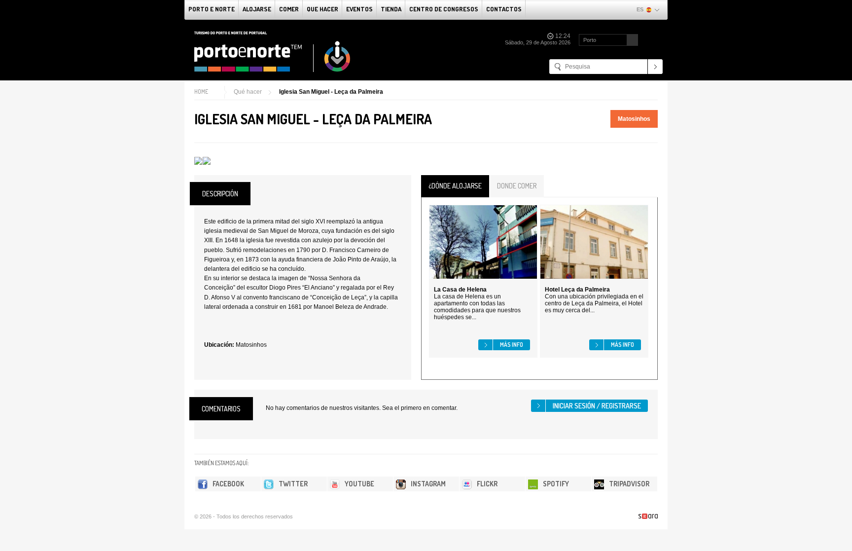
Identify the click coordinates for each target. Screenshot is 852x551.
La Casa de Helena (460, 289)
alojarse (257, 9)
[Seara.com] (648, 516)
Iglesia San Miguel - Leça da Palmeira (331, 91)
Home (201, 91)
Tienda (391, 9)
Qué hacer (248, 91)
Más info (511, 344)
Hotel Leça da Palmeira (577, 289)
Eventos (359, 9)
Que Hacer (322, 9)
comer (289, 9)
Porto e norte (211, 9)
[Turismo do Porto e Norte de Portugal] (272, 52)
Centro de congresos (443, 9)
